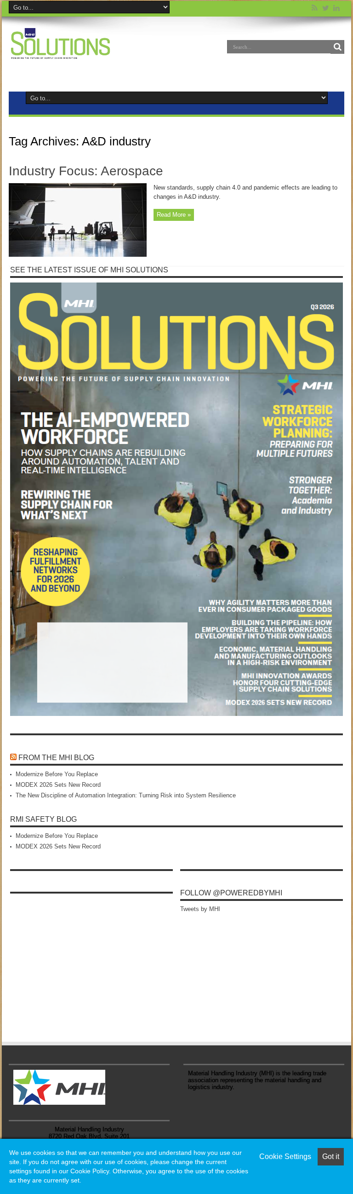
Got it (330, 1156)
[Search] (337, 47)
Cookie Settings (285, 1156)
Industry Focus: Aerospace (86, 171)
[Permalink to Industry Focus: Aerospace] (78, 254)
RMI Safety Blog (43, 819)
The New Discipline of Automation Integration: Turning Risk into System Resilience (126, 795)
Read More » (174, 214)
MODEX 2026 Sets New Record (58, 784)
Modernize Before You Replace (57, 774)
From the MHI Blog (56, 757)
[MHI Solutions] (60, 53)
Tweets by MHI (200, 909)
